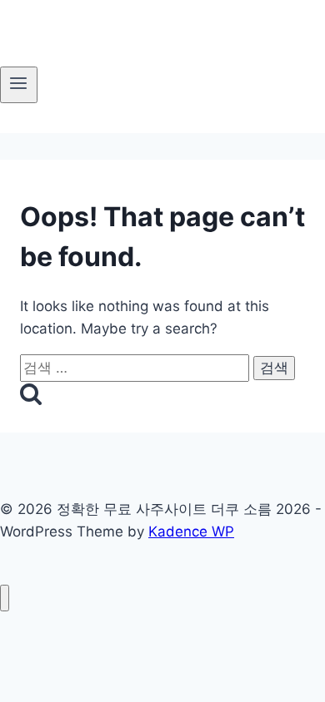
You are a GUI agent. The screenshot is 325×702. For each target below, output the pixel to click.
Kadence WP (191, 531)
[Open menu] (19, 85)
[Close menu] (4, 598)
